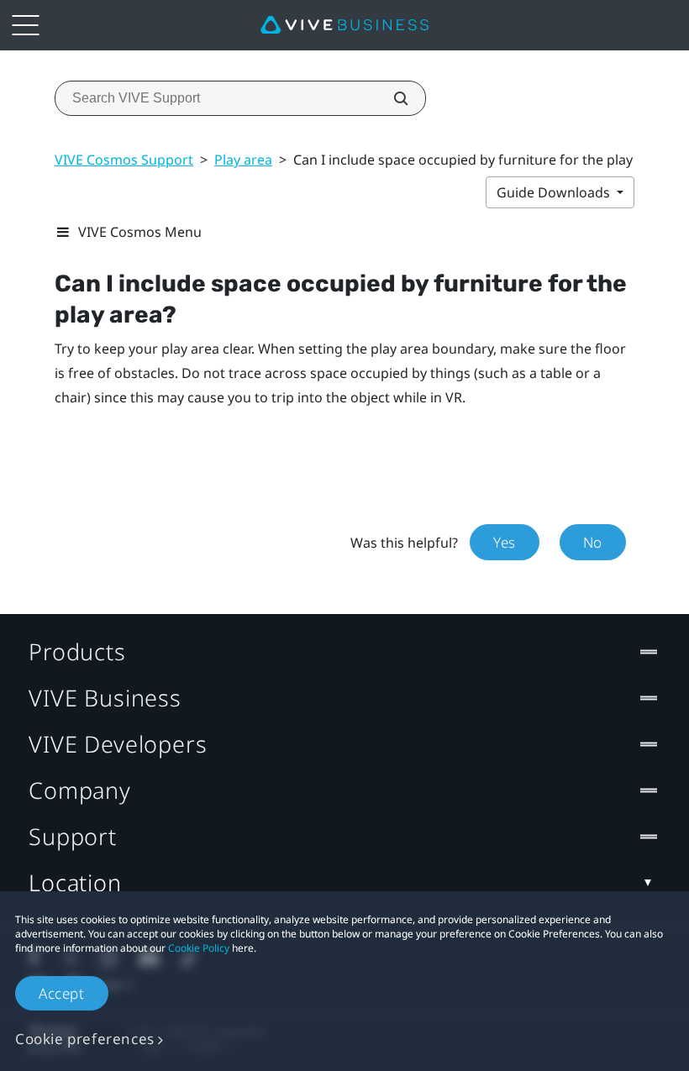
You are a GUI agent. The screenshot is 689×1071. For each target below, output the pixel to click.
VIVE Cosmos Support (124, 159)
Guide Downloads (555, 192)
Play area (243, 159)
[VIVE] (344, 25)
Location (75, 882)
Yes (504, 542)
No (592, 542)
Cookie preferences (85, 1038)
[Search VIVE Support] (391, 98)
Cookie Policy (198, 948)
